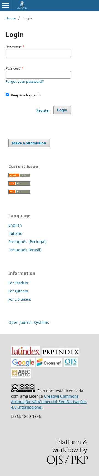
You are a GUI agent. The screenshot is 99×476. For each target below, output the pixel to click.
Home (11, 18)
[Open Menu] (5, 5)
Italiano (15, 233)
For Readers (18, 282)
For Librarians (19, 299)
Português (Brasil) (25, 249)
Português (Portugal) (27, 241)
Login (62, 110)
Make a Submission (29, 143)
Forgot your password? (25, 81)
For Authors (18, 291)
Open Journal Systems (28, 322)
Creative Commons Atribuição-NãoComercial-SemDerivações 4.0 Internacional (49, 402)
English (15, 225)
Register (43, 110)
